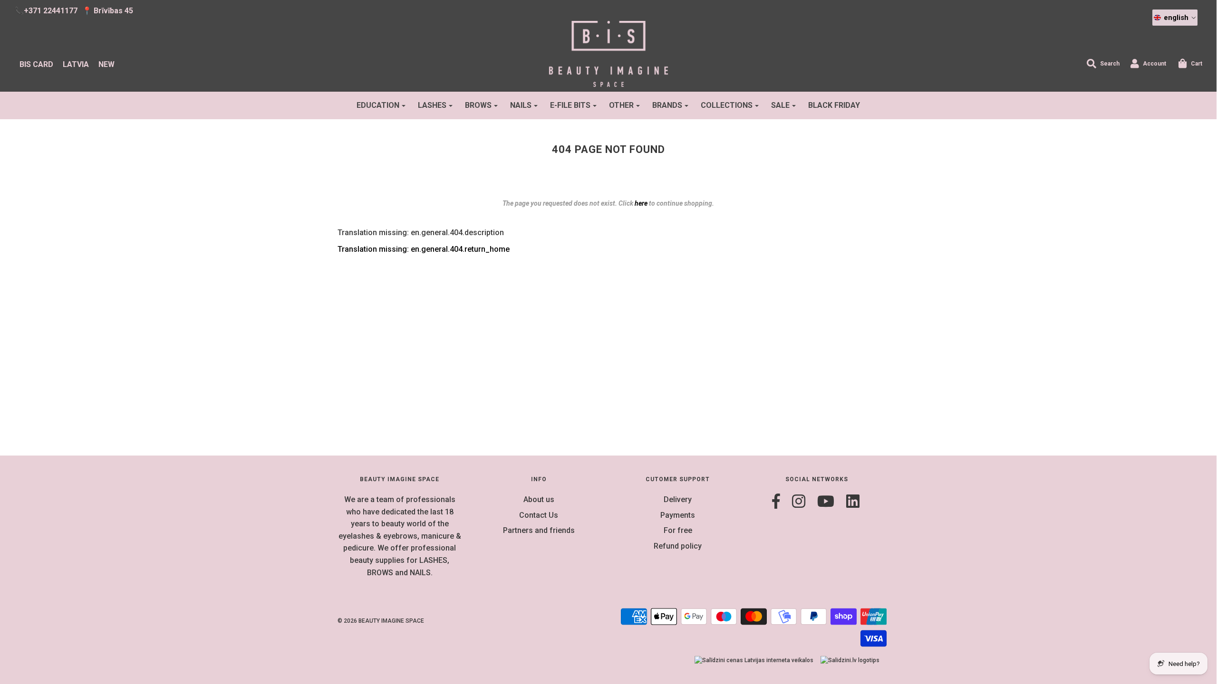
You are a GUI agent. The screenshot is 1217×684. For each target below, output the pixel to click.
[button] (1175, 18)
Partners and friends (539, 530)
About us (538, 499)
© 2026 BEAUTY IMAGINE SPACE (381, 621)
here (641, 203)
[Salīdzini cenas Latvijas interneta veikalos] (754, 660)
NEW (106, 64)
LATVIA (76, 64)
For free (678, 530)
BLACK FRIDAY (834, 105)
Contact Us (538, 515)
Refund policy (678, 546)
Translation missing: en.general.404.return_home (424, 249)
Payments (677, 515)
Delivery (678, 499)
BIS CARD (36, 64)
